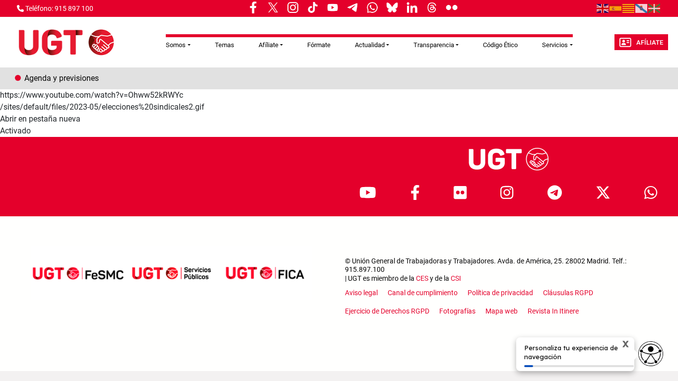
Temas (224, 45)
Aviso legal (361, 293)
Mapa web (501, 311)
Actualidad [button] (370, 45)
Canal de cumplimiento (423, 293)
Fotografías (457, 311)
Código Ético (500, 45)
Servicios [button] (555, 45)
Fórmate (319, 45)
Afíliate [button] (268, 45)
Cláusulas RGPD (568, 293)
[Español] (616, 8)
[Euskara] (654, 8)
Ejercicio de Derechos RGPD (387, 311)
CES (422, 278)
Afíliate (649, 42)
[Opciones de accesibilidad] (650, 353)
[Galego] (641, 8)
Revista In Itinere (553, 311)
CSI (456, 278)
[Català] (628, 8)
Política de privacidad (500, 293)
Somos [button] (176, 45)
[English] (603, 8)
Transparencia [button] (433, 45)
